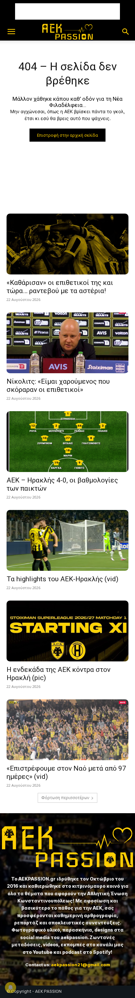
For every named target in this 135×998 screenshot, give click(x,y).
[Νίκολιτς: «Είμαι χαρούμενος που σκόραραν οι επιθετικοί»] (67, 342)
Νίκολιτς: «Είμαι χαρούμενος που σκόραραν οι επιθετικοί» (58, 385)
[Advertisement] (67, 11)
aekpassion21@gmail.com (80, 964)
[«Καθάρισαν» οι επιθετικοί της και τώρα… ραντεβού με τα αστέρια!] (67, 244)
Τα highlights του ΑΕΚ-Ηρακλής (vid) (62, 579)
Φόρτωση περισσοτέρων (65, 797)
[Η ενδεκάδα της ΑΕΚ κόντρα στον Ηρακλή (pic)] (67, 631)
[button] (11, 32)
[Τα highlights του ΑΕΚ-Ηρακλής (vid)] (67, 540)
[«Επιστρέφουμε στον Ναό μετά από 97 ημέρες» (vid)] (67, 729)
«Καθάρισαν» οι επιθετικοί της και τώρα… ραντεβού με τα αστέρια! (60, 287)
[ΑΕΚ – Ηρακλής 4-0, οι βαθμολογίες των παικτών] (67, 441)
